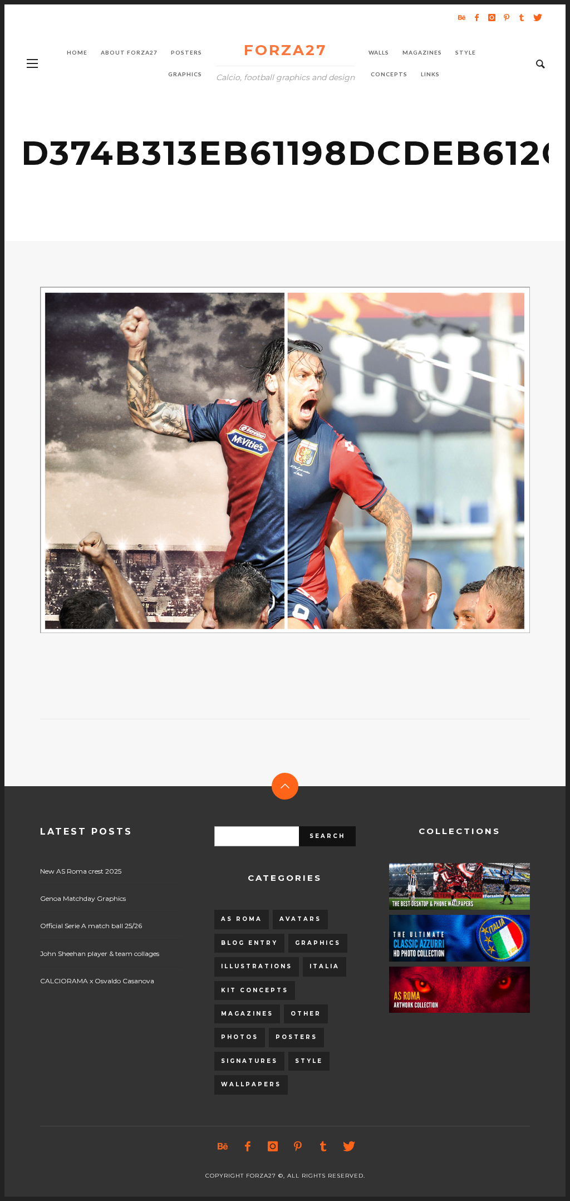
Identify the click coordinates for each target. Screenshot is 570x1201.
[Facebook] (476, 17)
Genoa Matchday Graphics (83, 898)
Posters (296, 1037)
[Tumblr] (521, 17)
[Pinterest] (506, 17)
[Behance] (461, 17)
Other (306, 1013)
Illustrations (256, 966)
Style (309, 1061)
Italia (324, 966)
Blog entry (249, 943)
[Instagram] (491, 17)
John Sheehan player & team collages (99, 953)
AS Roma (241, 919)
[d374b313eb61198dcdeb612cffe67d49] (267, 459)
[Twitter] (536, 17)
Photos (239, 1037)
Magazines (247, 1013)
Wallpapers (251, 1084)
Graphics (318, 943)
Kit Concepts (254, 990)
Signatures (249, 1061)
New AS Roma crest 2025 (80, 871)
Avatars (300, 919)
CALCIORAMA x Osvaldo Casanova (97, 981)
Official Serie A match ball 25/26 (91, 925)
